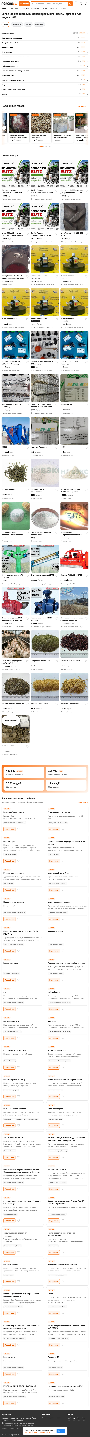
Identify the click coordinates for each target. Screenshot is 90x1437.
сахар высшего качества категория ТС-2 (65, 1386)
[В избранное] (27, 191)
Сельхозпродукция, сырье (12, 38)
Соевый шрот (9, 841)
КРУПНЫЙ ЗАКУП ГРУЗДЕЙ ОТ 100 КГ (19, 1386)
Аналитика (54, 9)
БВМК (62, 447)
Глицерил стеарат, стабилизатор (38, 490)
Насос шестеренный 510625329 (68, 277)
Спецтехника (7, 52)
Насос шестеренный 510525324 (68, 319)
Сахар (50, 1293)
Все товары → (82, 106)
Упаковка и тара (8, 75)
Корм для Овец (66, 404)
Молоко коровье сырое (13, 873)
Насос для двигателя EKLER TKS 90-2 (41, 619)
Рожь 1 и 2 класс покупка (14, 1108)
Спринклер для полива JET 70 (42, 575)
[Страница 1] (39, 146)
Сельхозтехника (8, 33)
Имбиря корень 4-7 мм (69, 703)
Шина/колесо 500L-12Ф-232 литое (71, 234)
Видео (63, 9)
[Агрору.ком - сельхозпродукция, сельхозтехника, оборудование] (9, 3)
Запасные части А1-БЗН (13, 1137)
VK (69, 1419)
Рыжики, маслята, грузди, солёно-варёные (66, 963)
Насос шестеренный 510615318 (9, 319)
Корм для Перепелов (39, 447)
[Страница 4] (45, 146)
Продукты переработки (11, 43)
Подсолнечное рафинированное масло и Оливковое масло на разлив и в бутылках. (21, 1170)
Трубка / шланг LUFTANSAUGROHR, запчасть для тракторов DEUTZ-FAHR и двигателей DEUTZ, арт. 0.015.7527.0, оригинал (42, 234)
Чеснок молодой (10, 1264)
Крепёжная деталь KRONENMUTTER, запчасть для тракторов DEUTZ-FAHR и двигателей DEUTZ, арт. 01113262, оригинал (13, 191)
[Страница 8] (50, 146)
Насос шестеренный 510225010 (39, 319)
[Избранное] (81, 3)
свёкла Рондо (54, 992)
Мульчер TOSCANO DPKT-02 (71, 575)
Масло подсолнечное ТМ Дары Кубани (65, 1079)
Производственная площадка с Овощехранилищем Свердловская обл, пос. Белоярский (72, 619)
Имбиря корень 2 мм (39, 703)
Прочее (4, 94)
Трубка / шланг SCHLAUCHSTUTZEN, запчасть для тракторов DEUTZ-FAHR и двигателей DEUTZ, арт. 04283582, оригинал (42, 191)
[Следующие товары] (86, 128)
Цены (45, 9)
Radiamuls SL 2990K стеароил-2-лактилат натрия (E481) (13, 533)
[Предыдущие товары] (4, 128)
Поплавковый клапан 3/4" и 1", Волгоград (42, 362)
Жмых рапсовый (8, 746)
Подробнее (9, 829)
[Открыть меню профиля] (86, 3)
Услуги (4, 85)
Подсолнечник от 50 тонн (59, 812)
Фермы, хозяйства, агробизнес (13, 89)
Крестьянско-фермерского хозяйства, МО (12, 661)
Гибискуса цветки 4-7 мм (70, 660)
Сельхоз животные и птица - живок (15, 71)
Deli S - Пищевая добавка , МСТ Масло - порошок (70, 490)
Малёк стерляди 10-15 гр (14, 1079)
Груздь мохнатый (10, 963)
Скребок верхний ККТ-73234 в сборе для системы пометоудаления (21, 1326)
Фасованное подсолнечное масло (62, 1264)
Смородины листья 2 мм (40, 660)
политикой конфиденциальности (37, 1432)
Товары (4, 9)
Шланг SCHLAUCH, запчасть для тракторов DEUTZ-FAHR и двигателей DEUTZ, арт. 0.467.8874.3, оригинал (13, 234)
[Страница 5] (46, 146)
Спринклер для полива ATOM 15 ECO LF (13, 576)
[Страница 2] (41, 146)
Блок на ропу (9, 1357)
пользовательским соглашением (14, 1425)
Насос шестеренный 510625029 (39, 277)
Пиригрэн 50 (53, 1357)
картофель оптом (11, 1021)
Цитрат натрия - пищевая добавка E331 (41, 533)
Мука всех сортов (55, 1108)
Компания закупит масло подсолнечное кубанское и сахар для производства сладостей (67, 1140)
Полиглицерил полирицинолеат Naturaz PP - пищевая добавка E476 (71, 533)
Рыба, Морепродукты (10, 66)
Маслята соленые (55, 931)
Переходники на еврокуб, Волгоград (12, 405)
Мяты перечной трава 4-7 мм (13, 703)
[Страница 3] (43, 146)
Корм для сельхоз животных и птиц (15, 57)
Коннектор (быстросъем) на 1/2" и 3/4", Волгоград (12, 362)
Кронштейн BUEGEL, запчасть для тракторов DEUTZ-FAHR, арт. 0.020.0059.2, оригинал (71, 191)
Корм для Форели (8, 489)
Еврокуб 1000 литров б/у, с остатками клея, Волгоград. (41, 405)
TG (79, 1419)
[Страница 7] (49, 146)
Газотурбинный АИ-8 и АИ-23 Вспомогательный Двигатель (13, 277)
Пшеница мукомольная (13, 902)
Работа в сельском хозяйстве (13, 80)
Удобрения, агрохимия (10, 61)
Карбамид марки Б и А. (58, 1169)
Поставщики (15, 9)
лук (4, 992)
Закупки (25, 9)
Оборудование (7, 47)
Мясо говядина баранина (59, 902)
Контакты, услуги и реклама (52, 1418)
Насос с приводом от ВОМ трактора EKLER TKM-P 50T (12, 619)
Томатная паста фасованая (15, 1233)
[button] (70, 4)
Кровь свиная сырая (57, 1050)
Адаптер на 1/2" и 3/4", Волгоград (69, 362)
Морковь (52, 1021)
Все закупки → (82, 802)
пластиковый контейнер (58, 873)
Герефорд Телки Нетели (13, 812)
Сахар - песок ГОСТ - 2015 (14, 1050)
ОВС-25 (4, 447)
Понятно (61, 1431)
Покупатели (35, 9)
